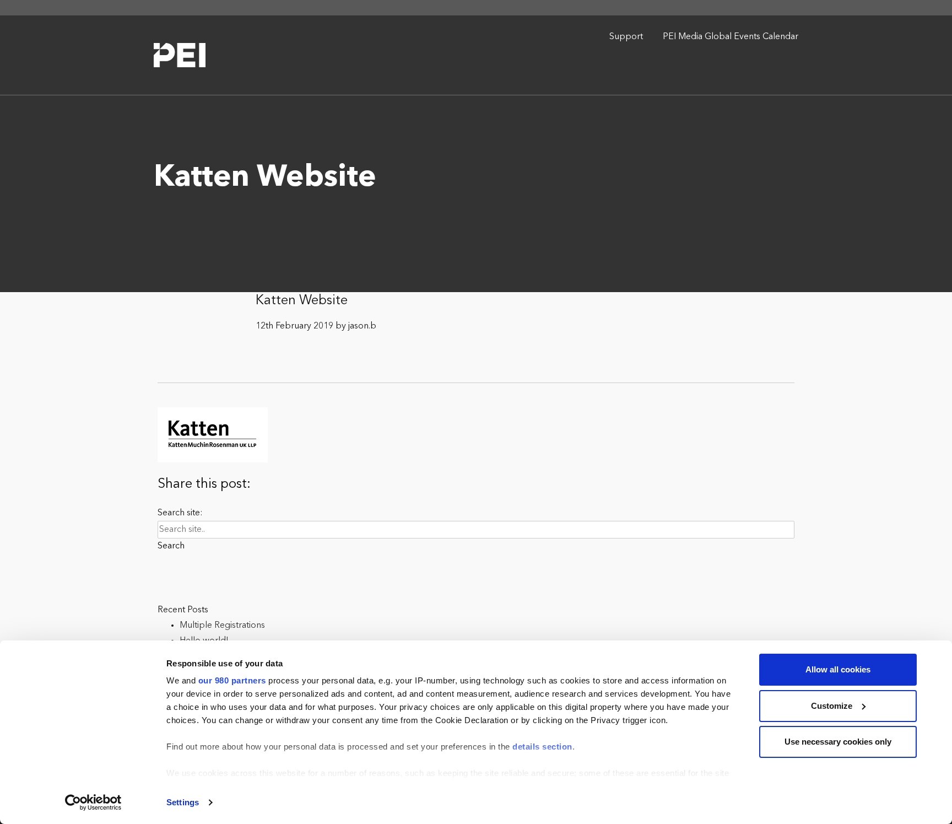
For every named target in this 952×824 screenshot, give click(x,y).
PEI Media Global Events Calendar (730, 37)
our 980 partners (232, 680)
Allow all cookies (837, 669)
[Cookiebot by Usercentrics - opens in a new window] (93, 802)
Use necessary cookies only (838, 741)
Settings (182, 802)
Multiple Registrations (222, 625)
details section (542, 746)
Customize (831, 705)
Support (626, 37)
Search (171, 546)
